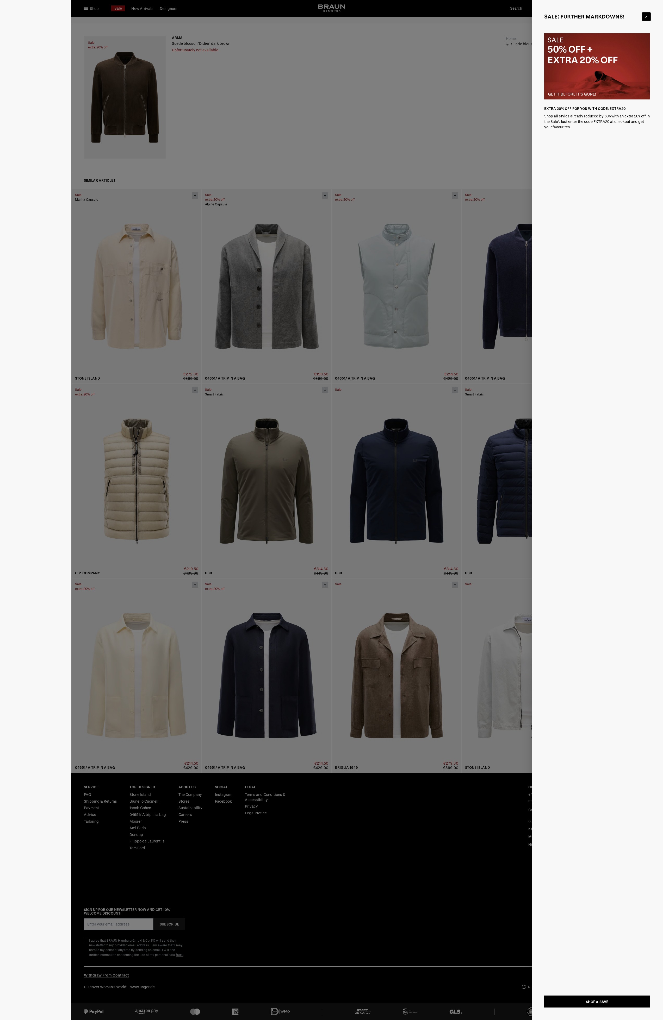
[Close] (646, 16)
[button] (331, 510)
